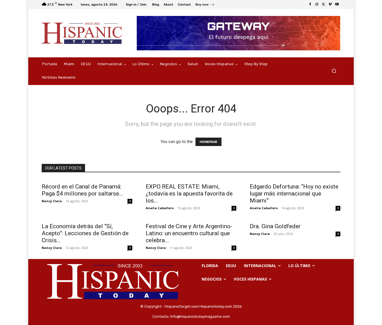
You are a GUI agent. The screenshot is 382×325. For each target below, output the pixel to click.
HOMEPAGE (208, 142)
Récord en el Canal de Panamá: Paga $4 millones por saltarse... (82, 190)
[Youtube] (337, 4)
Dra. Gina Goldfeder (275, 226)
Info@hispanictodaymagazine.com (200, 316)
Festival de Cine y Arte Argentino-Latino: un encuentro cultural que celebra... (189, 233)
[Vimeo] (330, 4)
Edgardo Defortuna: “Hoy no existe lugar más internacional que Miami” (294, 193)
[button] (333, 70)
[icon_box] (205, 5)
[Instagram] (316, 4)
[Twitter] (323, 4)
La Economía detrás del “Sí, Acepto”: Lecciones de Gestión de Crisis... (85, 233)
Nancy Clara (52, 201)
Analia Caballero (160, 208)
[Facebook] (310, 4)
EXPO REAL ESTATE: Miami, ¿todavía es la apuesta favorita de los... (189, 193)
